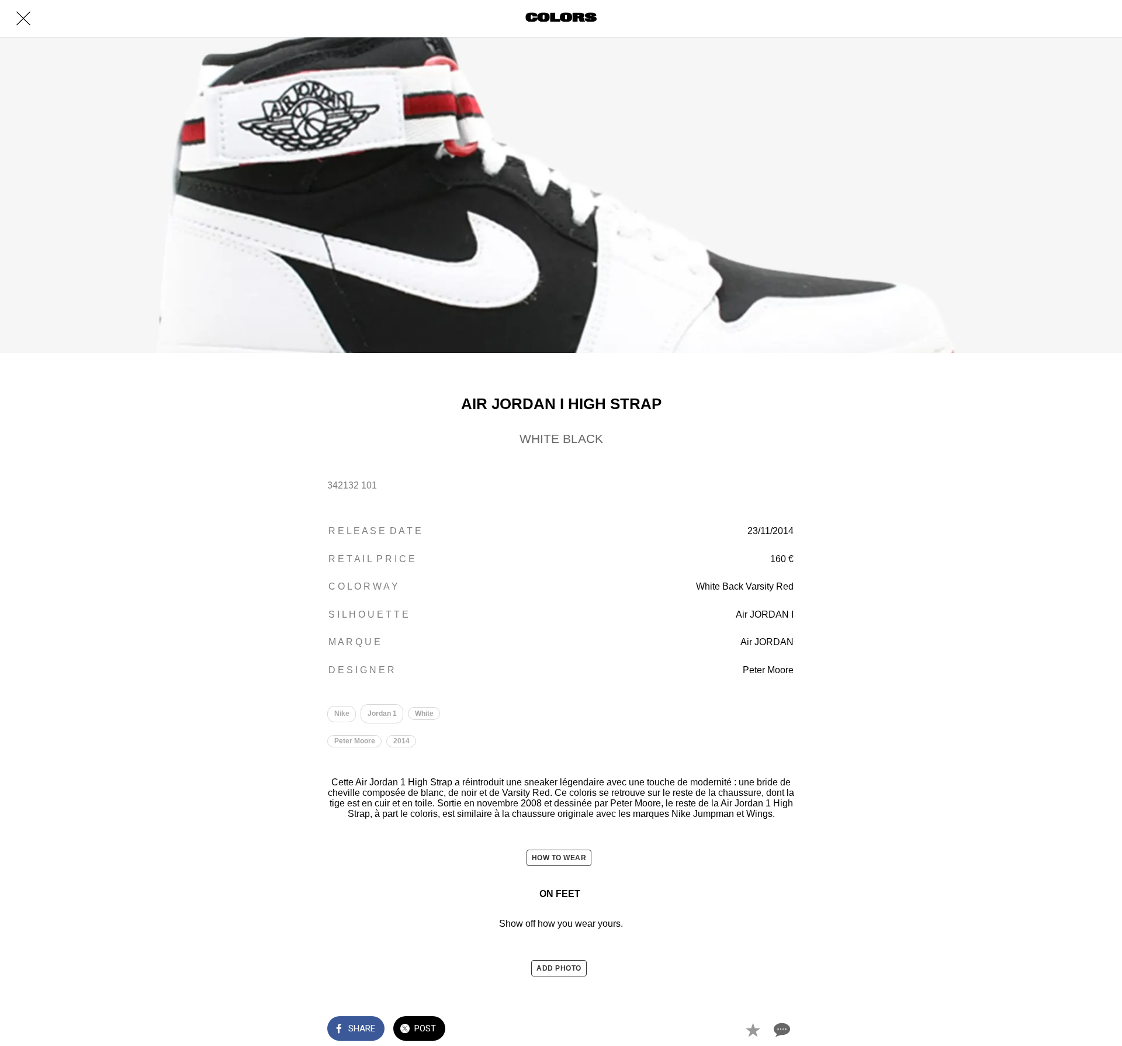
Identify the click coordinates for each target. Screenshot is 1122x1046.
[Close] (23, 19)
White (424, 713)
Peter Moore (354, 741)
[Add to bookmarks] (753, 1030)
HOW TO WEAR (559, 858)
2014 (401, 741)
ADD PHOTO (558, 968)
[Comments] (781, 1030)
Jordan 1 (382, 713)
